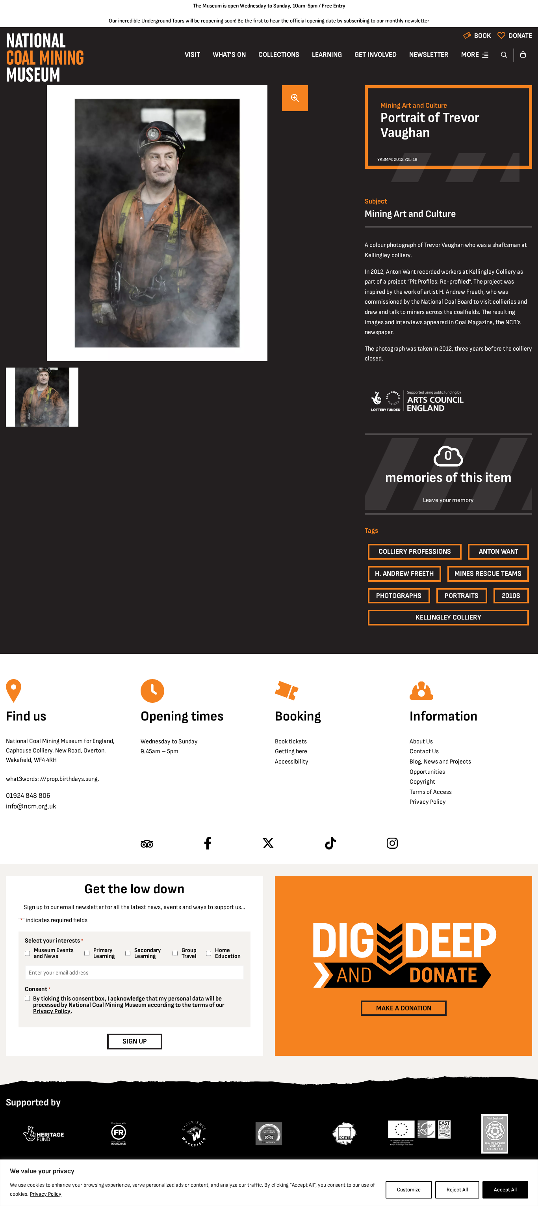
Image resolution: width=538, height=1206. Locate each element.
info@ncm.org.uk (31, 806)
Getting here (291, 751)
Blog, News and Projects (440, 761)
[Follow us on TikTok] (330, 844)
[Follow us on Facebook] (207, 844)
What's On (229, 54)
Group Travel (189, 953)
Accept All (505, 1189)
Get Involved (375, 54)
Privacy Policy (45, 1194)
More (470, 54)
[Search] (504, 55)
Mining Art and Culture (413, 105)
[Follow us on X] (268, 844)
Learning (327, 54)
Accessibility (291, 761)
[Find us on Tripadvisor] (147, 844)
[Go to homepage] (45, 59)
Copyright (422, 782)
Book (482, 36)
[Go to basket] (523, 55)
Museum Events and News (54, 953)
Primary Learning (104, 953)
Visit (192, 54)
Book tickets (291, 741)
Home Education (228, 953)
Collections (278, 54)
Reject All (457, 1189)
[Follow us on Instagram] (392, 844)
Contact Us (424, 751)
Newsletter (429, 54)
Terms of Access (431, 792)
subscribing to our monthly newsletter (386, 20)
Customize (409, 1189)
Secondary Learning (147, 953)
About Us (421, 741)
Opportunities (427, 772)
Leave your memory (448, 500)
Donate (520, 36)
